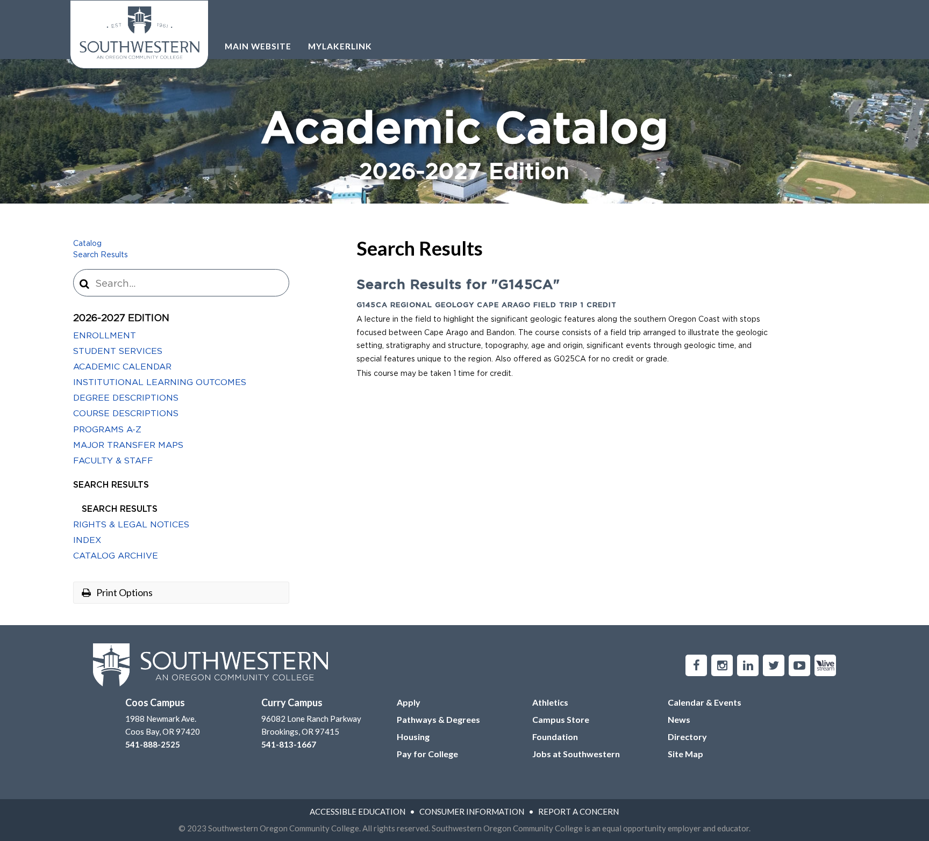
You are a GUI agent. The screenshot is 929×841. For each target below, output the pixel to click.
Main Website (258, 46)
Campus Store (560, 719)
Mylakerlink (340, 46)
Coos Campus (155, 702)
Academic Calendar (122, 367)
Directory (687, 736)
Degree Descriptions (125, 398)
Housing (413, 736)
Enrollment (104, 335)
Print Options (124, 592)
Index (87, 540)
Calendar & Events (704, 702)
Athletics (550, 702)
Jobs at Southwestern (576, 754)
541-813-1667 (288, 744)
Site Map (685, 754)
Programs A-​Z (107, 429)
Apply (408, 702)
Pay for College (427, 754)
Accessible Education (357, 811)
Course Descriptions (125, 413)
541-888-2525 (152, 744)
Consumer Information (471, 811)
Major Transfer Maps (128, 445)
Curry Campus (292, 702)
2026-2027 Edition (121, 318)
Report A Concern (578, 811)
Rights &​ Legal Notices (131, 524)
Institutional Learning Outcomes (159, 382)
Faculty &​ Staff (113, 460)
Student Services (117, 351)
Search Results (100, 255)
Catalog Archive (115, 556)
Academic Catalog (465, 145)
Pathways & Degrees (438, 719)
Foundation (555, 736)
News (679, 719)
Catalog (87, 244)
